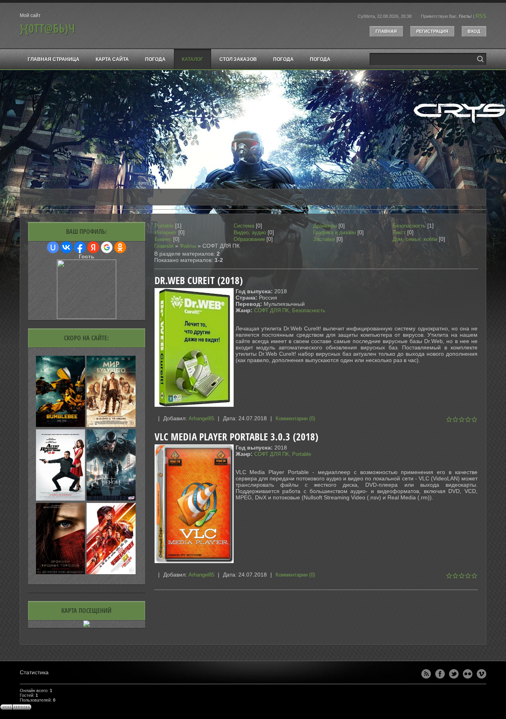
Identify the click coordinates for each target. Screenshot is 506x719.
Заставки (324, 239)
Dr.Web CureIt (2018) (199, 280)
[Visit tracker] (86, 625)
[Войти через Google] (107, 247)
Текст (399, 232)
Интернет (166, 232)
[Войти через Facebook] (80, 247)
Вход (474, 31)
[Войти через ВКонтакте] (66, 247)
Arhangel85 (201, 418)
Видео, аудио (250, 232)
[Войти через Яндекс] (93, 247)
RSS (481, 16)
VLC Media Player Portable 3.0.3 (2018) (236, 437)
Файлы (188, 246)
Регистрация (432, 31)
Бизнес (163, 239)
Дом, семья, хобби (415, 239)
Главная (386, 31)
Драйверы (325, 226)
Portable (164, 226)
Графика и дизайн (334, 232)
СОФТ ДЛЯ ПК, (273, 310)
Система (244, 226)
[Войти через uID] (53, 247)
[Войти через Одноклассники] (120, 247)
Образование (249, 239)
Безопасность (409, 226)
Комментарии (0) (295, 418)
